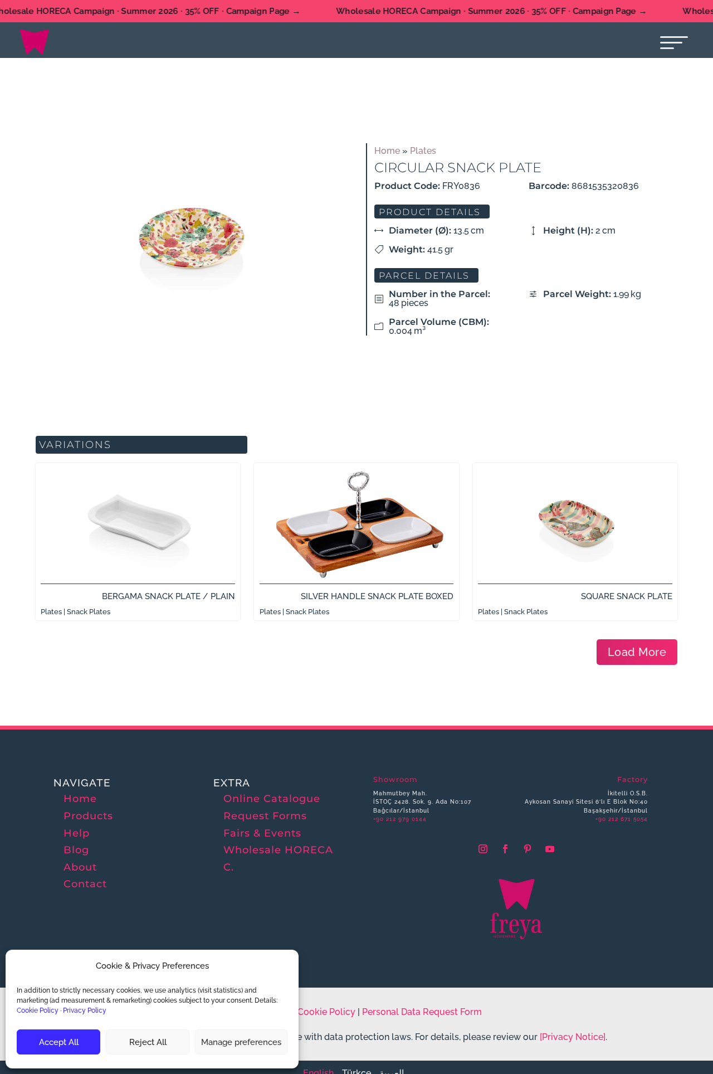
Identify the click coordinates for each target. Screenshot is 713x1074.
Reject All (148, 1042)
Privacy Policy (84, 1010)
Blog (76, 850)
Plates (423, 150)
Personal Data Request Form (422, 1012)
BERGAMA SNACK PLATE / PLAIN (168, 596)
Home (387, 150)
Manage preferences (241, 1042)
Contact (85, 884)
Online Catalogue (271, 799)
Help (77, 833)
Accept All (59, 1042)
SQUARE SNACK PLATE (626, 596)
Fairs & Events (262, 833)
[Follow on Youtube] (550, 849)
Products (88, 816)
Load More (637, 652)
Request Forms (265, 816)
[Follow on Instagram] (483, 849)
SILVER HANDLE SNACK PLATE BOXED (377, 596)
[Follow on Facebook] (505, 849)
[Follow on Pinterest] (527, 849)
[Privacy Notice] (572, 1037)
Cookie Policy (37, 1010)
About (80, 867)
